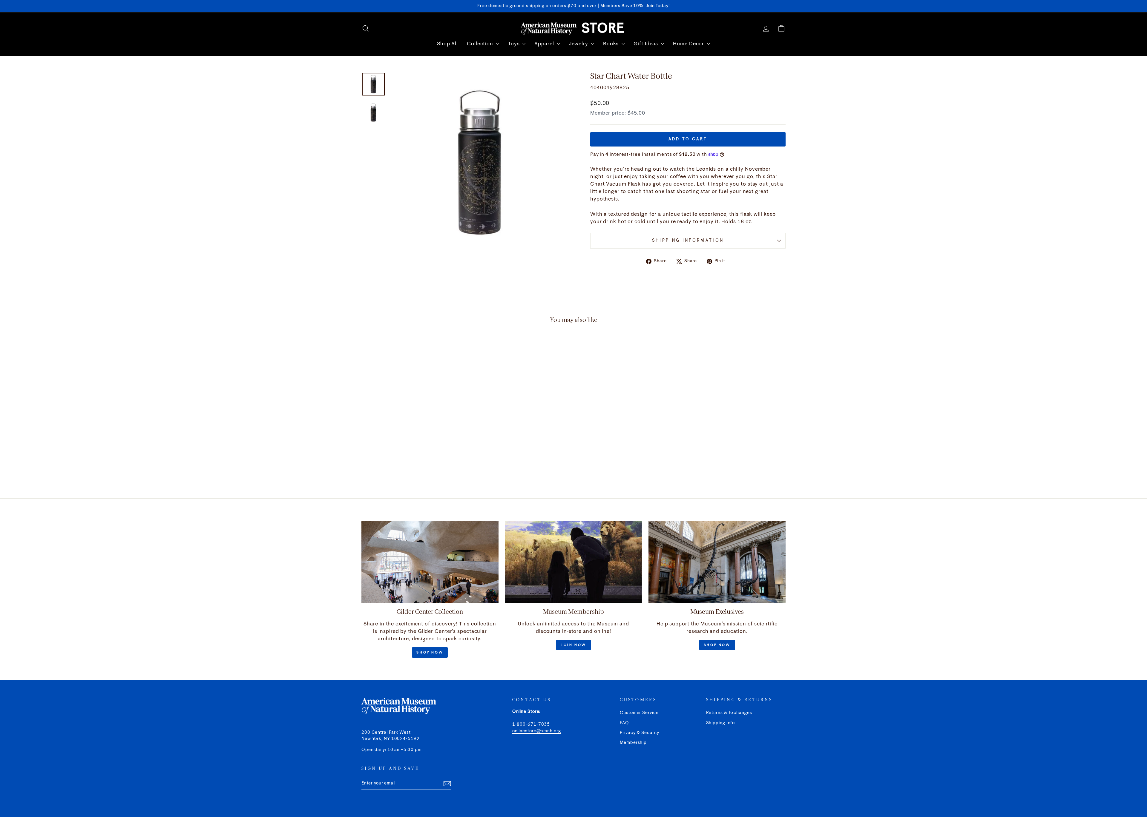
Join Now (573, 645)
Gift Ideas (647, 44)
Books (611, 44)
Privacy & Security (639, 733)
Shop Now (429, 652)
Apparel (544, 44)
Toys (514, 44)
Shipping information (688, 241)
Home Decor (689, 44)
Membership (633, 743)
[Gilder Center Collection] (430, 562)
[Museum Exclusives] (717, 562)
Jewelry (579, 44)
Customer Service (639, 713)
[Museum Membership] (573, 562)
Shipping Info (720, 723)
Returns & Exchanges (729, 713)
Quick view (412, 433)
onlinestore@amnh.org (536, 731)
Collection (481, 44)
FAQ (624, 723)
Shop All (447, 44)
